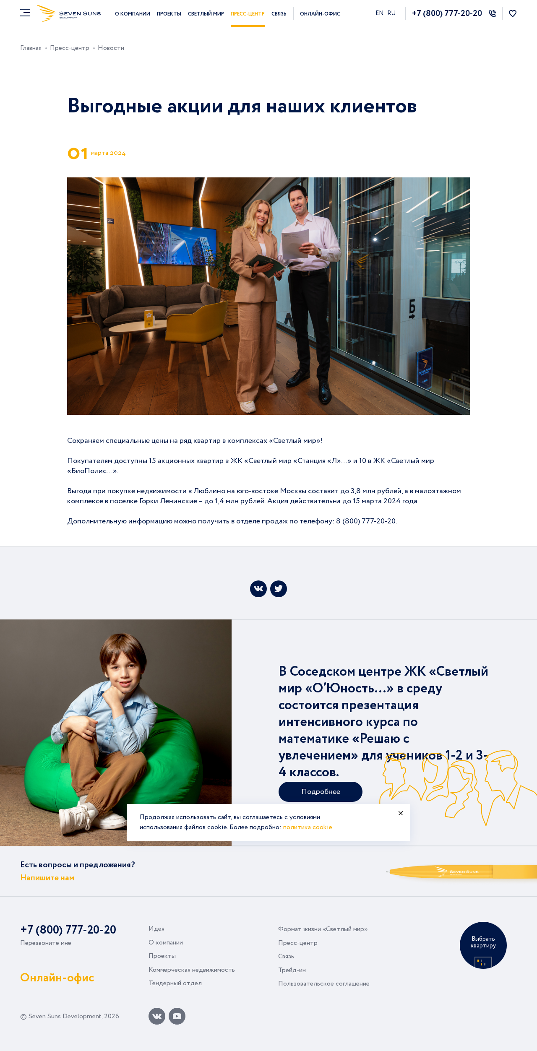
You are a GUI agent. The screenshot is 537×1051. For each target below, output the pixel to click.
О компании (132, 14)
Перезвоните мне (45, 943)
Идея (156, 929)
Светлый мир (206, 14)
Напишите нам (47, 878)
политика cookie (307, 827)
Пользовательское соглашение (324, 984)
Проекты (169, 14)
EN (380, 13)
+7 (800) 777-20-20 (447, 13)
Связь (279, 14)
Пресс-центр (248, 14)
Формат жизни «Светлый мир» (323, 929)
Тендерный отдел (175, 983)
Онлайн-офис (320, 14)
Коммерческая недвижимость (192, 970)
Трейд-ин (292, 970)
